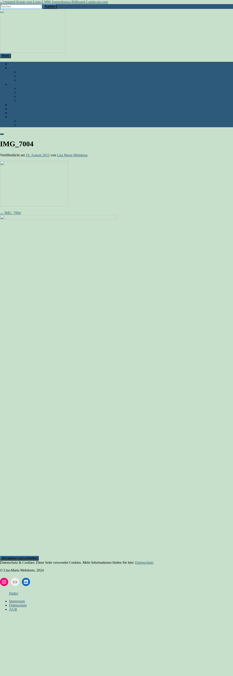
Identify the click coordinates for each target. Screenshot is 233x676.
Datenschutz (27, 125)
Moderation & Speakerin (36, 96)
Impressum (17, 117)
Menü (5, 55)
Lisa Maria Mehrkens (72, 155)
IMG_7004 (10, 213)
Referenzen (26, 92)
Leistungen (17, 84)
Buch (13, 68)
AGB (22, 121)
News (13, 113)
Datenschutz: (144, 562)
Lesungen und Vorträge (35, 76)
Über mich (16, 64)
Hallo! (13, 593)
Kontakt (15, 109)
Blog (12, 105)
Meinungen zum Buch (34, 80)
